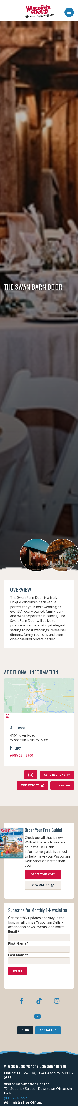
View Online (40, 885)
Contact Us (48, 1030)
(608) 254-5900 (21, 755)
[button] (69, 11)
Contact (61, 785)
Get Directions (54, 774)
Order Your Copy (43, 874)
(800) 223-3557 (15, 1098)
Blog (25, 1030)
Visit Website (30, 785)
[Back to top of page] (69, 1096)
